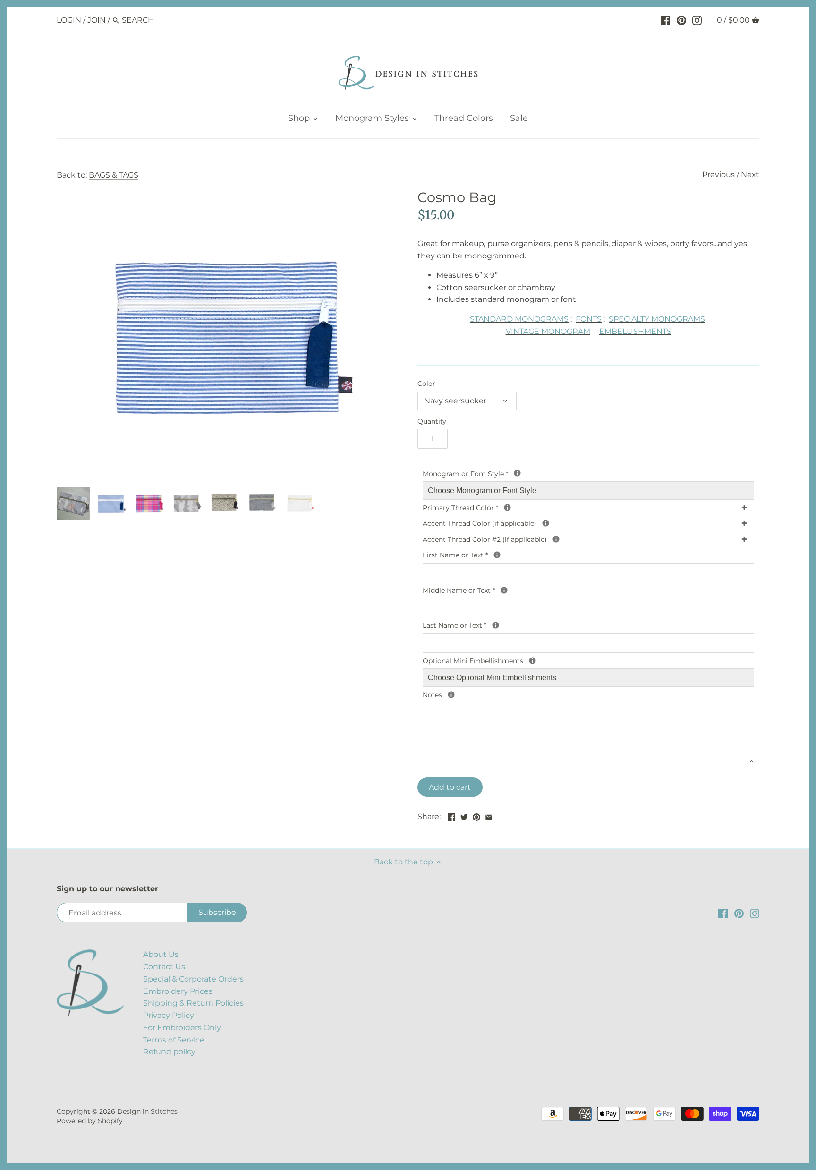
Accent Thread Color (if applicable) (530, 523)
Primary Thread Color (516, 507)
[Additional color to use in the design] (556, 539)
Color (426, 384)
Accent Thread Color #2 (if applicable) (541, 539)
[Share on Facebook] (451, 815)
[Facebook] (665, 20)
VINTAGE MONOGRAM (548, 331)
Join (96, 20)
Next (750, 174)
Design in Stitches (147, 1111)
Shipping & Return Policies (193, 1003)
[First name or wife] (497, 554)
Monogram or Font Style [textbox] (523, 473)
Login (69, 20)
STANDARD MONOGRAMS (519, 319)
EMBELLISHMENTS (635, 331)
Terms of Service (173, 1039)
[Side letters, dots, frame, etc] (545, 523)
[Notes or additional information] (451, 694)
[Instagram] (697, 20)
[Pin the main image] (476, 815)
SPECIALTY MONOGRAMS (657, 319)
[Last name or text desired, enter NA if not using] (495, 625)
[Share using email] (489, 815)
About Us (160, 954)
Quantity (431, 422)
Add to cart (450, 787)
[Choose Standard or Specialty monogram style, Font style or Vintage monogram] (517, 473)
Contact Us (164, 966)
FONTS (589, 319)
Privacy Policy (168, 1015)
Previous (718, 174)
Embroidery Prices (177, 991)
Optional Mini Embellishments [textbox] (529, 660)
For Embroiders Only (182, 1027)
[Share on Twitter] (464, 815)
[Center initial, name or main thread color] (507, 507)
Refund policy (169, 1051)
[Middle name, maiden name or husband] (504, 590)
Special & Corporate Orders (193, 978)
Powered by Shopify (90, 1121)
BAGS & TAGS (113, 175)
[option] (73, 503)
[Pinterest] (681, 20)
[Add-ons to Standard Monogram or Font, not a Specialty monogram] (532, 660)
